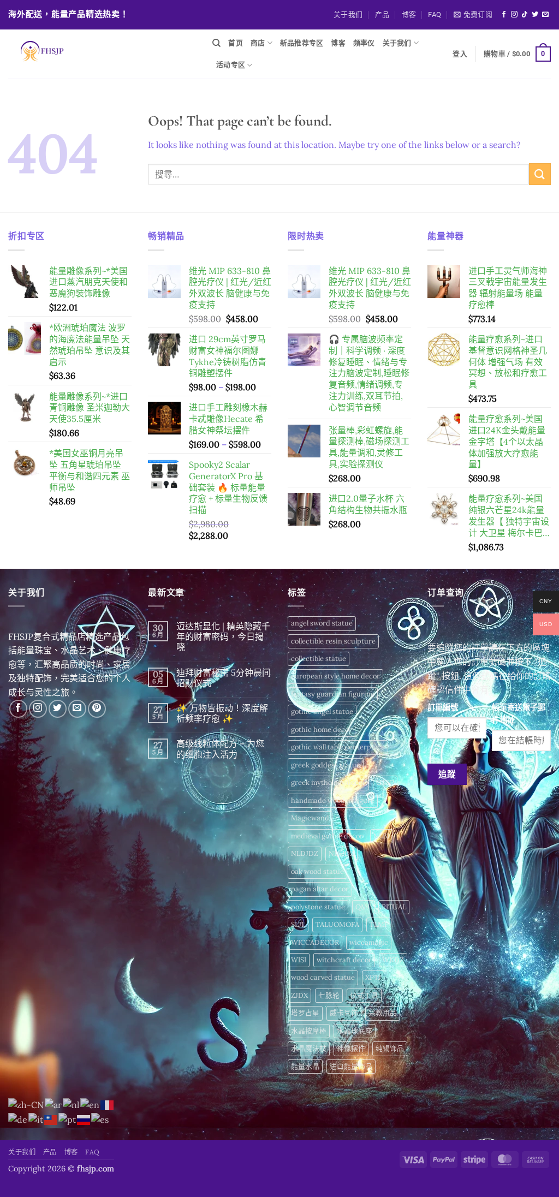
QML (363, 907)
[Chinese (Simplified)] (26, 1104)
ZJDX (299, 995)
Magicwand (310, 818)
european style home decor (335, 676)
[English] (90, 1104)
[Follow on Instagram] (514, 15)
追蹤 (447, 774)
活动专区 (230, 65)
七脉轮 (329, 995)
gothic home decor (321, 729)
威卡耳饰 (344, 1012)
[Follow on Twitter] (535, 15)
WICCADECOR (315, 942)
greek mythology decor (328, 782)
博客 (409, 14)
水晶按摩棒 (308, 1030)
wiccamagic (368, 942)
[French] (107, 1104)
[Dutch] (71, 1104)
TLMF (379, 924)
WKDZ (393, 959)
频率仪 (364, 43)
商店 (258, 43)
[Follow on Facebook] (504, 15)
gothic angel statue (322, 711)
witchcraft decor (344, 959)
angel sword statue (322, 623)
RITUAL (394, 907)
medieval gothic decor (327, 836)
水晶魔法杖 (308, 1048)
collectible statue (318, 658)
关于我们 (348, 14)
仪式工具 (364, 995)
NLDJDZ (304, 853)
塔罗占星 (305, 1012)
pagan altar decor (320, 889)
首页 (235, 43)
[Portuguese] (67, 1118)
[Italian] (36, 1118)
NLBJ (381, 836)
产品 (382, 14)
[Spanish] (100, 1118)
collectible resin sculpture (333, 641)
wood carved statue (323, 977)
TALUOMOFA (337, 924)
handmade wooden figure (332, 800)
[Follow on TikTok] (524, 15)
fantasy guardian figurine (332, 694)
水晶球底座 (354, 1030)
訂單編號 (442, 707)
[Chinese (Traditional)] (51, 1118)
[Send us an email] (545, 15)
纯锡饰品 (390, 1048)
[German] (18, 1118)
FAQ (434, 14)
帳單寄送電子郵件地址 (518, 713)
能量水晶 (305, 1066)
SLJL (298, 924)
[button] (473, 14)
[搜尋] (216, 43)
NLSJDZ (341, 853)
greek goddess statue (325, 765)
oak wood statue (317, 871)
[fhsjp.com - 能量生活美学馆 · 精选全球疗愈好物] (102, 54)
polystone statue (318, 907)
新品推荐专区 (302, 43)
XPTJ (373, 977)
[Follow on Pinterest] (97, 709)
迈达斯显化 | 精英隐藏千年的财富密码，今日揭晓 (223, 636)
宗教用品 (382, 1012)
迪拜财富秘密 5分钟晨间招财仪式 (223, 678)
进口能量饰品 (351, 1066)
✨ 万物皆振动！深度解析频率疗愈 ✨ (222, 713)
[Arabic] (54, 1104)
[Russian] (84, 1118)
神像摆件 (351, 1048)
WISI (298, 959)
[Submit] (540, 173)
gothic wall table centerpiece (338, 747)
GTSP (385, 782)
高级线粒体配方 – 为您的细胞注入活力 (220, 749)
